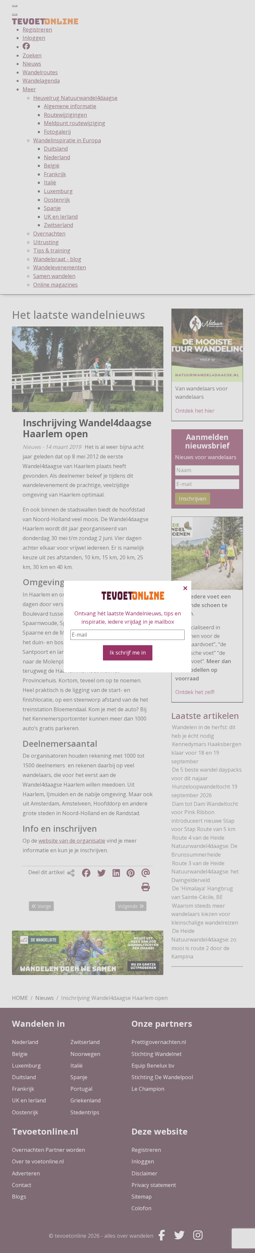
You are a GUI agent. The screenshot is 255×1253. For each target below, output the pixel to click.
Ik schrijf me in (128, 652)
